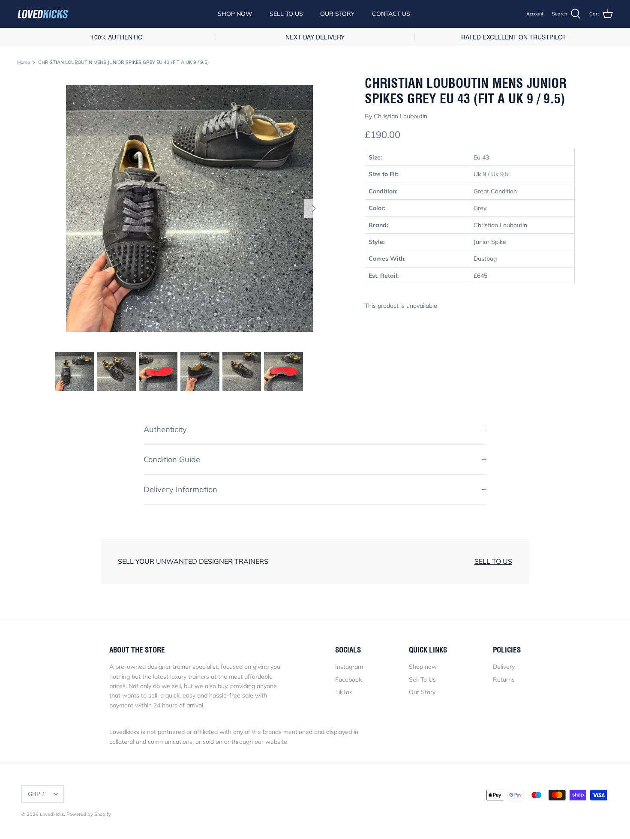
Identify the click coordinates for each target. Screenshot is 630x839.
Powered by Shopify (88, 814)
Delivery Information (180, 489)
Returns (504, 679)
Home (23, 62)
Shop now (423, 667)
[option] (189, 208)
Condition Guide (172, 459)
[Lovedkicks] (43, 14)
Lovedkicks (52, 814)
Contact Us (391, 14)
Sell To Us (286, 14)
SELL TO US (493, 561)
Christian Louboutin (400, 116)
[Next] (313, 208)
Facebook (348, 679)
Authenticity (165, 429)
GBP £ (36, 794)
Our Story (337, 14)
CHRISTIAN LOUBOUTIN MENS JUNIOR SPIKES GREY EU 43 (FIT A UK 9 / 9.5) (123, 62)
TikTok (343, 692)
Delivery (504, 667)
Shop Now (235, 14)
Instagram (349, 667)
